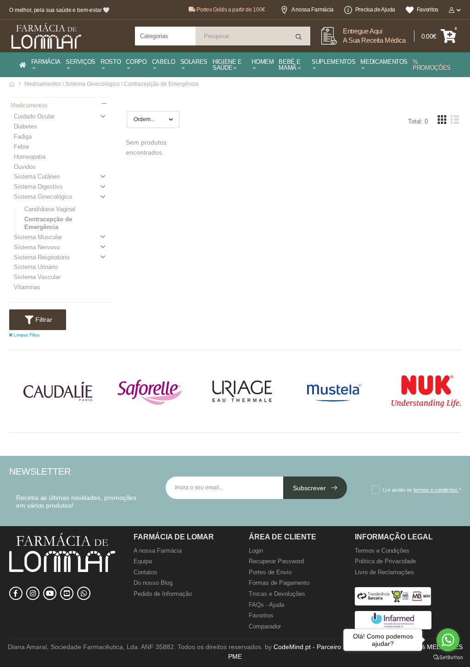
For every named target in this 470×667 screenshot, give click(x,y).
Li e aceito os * (422, 490)
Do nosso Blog (153, 582)
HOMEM (263, 61)
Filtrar (43, 319)
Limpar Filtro (25, 334)
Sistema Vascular (37, 277)
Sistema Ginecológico (43, 196)
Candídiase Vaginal (49, 209)
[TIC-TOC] (66, 593)
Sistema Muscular (38, 237)
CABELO (163, 61)
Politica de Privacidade (385, 561)
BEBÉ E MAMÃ (289, 64)
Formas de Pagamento (279, 582)
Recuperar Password (276, 561)
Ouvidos (25, 166)
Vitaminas (27, 287)
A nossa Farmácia (312, 9)
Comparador (265, 626)
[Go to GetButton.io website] (448, 658)
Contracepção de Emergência (48, 223)
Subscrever (310, 488)
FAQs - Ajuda (266, 604)
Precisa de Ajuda (375, 9)
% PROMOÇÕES (432, 64)
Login (256, 550)
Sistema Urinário (36, 266)
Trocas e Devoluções (277, 593)
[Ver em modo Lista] (454, 119)
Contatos (145, 572)
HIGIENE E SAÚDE (227, 64)
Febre (21, 146)
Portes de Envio (270, 572)
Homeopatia (29, 156)
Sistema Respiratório (41, 257)
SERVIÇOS (80, 61)
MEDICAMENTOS (384, 61)
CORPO (136, 61)
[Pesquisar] (299, 37)
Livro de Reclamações (384, 572)
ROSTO (111, 61)
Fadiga (23, 136)
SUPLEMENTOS (333, 61)
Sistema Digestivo (38, 186)
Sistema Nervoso (37, 247)
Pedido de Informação (163, 593)
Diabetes (25, 126)
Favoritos (427, 9)
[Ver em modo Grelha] (442, 119)
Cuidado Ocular (34, 116)
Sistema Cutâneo (37, 176)
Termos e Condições (382, 550)
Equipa (143, 561)
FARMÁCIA (46, 61)
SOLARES (194, 61)
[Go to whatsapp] (447, 639)
